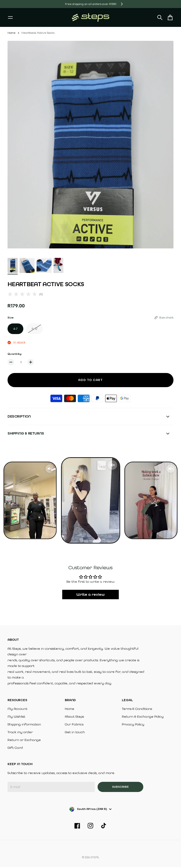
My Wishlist (16, 717)
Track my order (20, 732)
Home (12, 32)
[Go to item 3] (44, 265)
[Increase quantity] (30, 362)
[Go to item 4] (58, 265)
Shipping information (24, 724)
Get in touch (75, 732)
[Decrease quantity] (11, 362)
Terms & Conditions (137, 709)
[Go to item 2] (27, 265)
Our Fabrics (74, 724)
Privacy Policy (133, 724)
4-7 (15, 329)
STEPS (95, 857)
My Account (17, 709)
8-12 (34, 329)
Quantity (14, 354)
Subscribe (120, 786)
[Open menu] (10, 17)
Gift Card (15, 748)
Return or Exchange (24, 740)
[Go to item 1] (13, 265)
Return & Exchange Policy (143, 717)
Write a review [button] (90, 594)
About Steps (74, 717)
